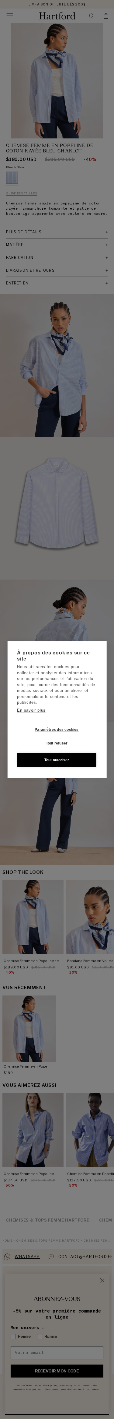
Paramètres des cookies (56, 729)
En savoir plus (31, 710)
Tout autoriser (56, 760)
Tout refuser (56, 743)
